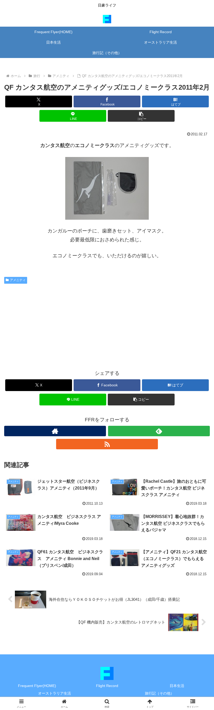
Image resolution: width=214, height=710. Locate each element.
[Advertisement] (107, 325)
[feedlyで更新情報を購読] (159, 431)
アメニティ (18, 280)
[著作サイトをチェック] (55, 431)
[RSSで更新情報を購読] (107, 444)
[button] (141, 116)
